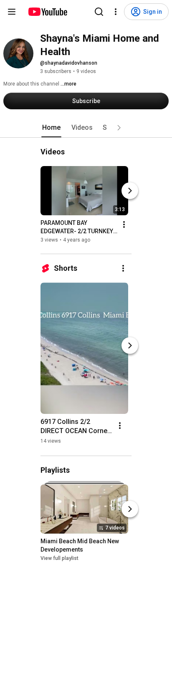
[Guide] (12, 12)
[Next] (129, 190)
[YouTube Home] (47, 11)
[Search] (99, 12)
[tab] (51, 128)
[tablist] (86, 128)
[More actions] (124, 224)
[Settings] (116, 12)
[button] (119, 128)
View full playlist (59, 558)
